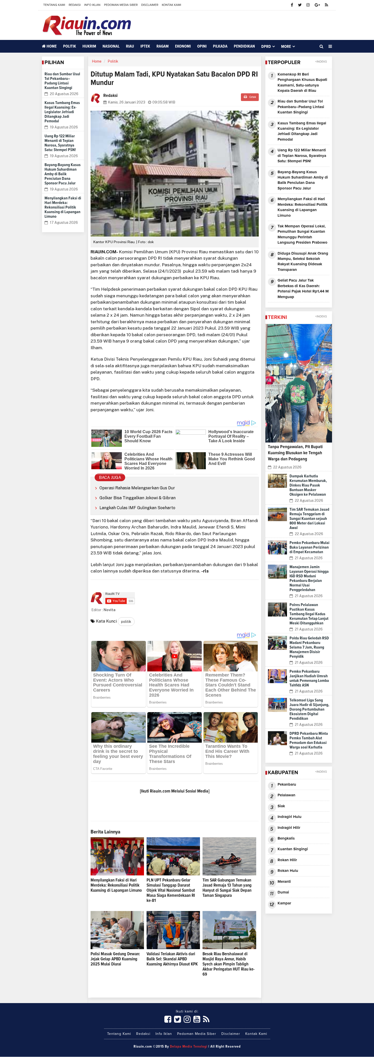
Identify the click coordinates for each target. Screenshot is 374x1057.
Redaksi (75, 5)
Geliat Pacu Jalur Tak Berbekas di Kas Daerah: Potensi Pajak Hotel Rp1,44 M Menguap (303, 288)
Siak (281, 806)
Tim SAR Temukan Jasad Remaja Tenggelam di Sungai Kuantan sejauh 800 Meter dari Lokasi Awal (309, 518)
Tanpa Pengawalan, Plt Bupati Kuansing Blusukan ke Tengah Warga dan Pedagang (295, 453)
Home (51, 46)
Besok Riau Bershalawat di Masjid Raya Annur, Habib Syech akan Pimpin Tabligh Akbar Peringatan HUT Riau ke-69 (229, 964)
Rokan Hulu (288, 871)
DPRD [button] (266, 47)
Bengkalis (286, 838)
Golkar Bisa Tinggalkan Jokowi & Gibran (137, 497)
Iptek (145, 46)
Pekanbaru (287, 784)
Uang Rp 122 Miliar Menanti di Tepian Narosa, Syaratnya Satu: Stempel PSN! (302, 155)
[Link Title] (167, 1019)
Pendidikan (244, 46)
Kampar (284, 903)
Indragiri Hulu (289, 817)
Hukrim (89, 46)
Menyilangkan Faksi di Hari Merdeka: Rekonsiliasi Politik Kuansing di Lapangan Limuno (63, 207)
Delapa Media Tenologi (188, 1046)
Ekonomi (183, 46)
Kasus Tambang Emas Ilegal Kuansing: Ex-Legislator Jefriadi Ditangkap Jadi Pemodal (62, 112)
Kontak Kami (171, 5)
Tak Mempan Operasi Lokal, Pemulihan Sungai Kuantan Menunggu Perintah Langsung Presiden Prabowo (302, 234)
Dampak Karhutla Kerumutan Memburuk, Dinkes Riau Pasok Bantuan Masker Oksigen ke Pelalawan (308, 485)
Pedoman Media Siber (121, 5)
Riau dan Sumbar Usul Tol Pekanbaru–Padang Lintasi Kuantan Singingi (301, 106)
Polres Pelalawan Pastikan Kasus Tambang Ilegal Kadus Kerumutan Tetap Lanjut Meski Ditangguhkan (309, 614)
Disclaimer (149, 5)
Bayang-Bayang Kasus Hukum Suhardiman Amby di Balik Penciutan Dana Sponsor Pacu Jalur (63, 174)
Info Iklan (92, 5)
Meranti (284, 882)
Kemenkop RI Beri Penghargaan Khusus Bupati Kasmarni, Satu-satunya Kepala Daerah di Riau (302, 82)
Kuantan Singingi (293, 849)
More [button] (286, 47)
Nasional (111, 46)
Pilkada (220, 46)
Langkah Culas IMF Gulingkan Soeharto (137, 507)
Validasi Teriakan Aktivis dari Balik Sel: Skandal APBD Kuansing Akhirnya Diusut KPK (172, 959)
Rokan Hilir (287, 860)
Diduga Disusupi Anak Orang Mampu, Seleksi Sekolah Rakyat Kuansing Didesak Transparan (303, 262)
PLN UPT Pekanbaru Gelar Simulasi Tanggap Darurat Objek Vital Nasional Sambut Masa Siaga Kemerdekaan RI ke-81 (171, 890)
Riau (130, 46)
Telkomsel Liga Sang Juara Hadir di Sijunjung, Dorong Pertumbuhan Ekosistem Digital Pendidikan (309, 709)
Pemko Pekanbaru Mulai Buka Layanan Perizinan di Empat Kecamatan (309, 547)
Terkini (277, 317)
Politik (69, 46)
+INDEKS (321, 61)
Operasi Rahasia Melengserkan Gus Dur (137, 488)
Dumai (283, 892)
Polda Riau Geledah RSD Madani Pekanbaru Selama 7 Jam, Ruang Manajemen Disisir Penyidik (309, 647)
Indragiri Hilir (289, 828)
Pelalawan (286, 795)
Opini (202, 46)
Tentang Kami (54, 5)
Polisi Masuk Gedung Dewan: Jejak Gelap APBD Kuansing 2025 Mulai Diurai (115, 959)
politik (126, 622)
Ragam (162, 46)
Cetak (252, 97)
